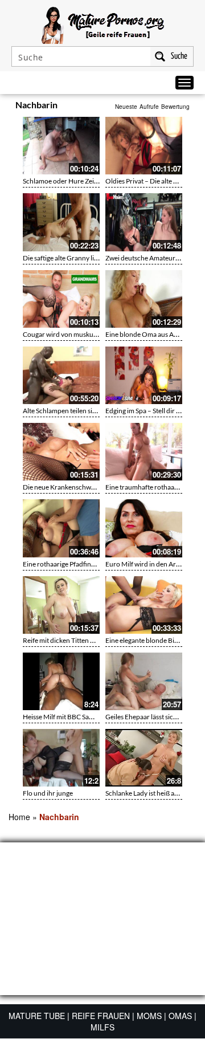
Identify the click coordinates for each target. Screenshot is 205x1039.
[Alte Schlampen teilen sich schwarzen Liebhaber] (61, 375)
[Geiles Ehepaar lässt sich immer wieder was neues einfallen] (143, 681)
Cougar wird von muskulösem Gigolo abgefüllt (91, 334)
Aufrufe (149, 107)
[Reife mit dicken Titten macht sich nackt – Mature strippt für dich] (61, 605)
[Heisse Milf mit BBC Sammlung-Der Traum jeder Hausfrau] (61, 681)
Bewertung (175, 107)
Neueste (126, 107)
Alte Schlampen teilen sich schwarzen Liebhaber (94, 410)
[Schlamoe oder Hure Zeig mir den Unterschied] (61, 145)
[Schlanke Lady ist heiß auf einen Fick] (143, 758)
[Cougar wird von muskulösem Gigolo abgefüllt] (61, 299)
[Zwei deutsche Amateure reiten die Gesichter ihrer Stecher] (143, 222)
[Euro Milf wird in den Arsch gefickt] (143, 528)
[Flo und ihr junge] (61, 758)
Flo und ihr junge (48, 793)
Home (19, 816)
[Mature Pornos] (103, 24)
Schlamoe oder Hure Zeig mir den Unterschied (91, 181)
